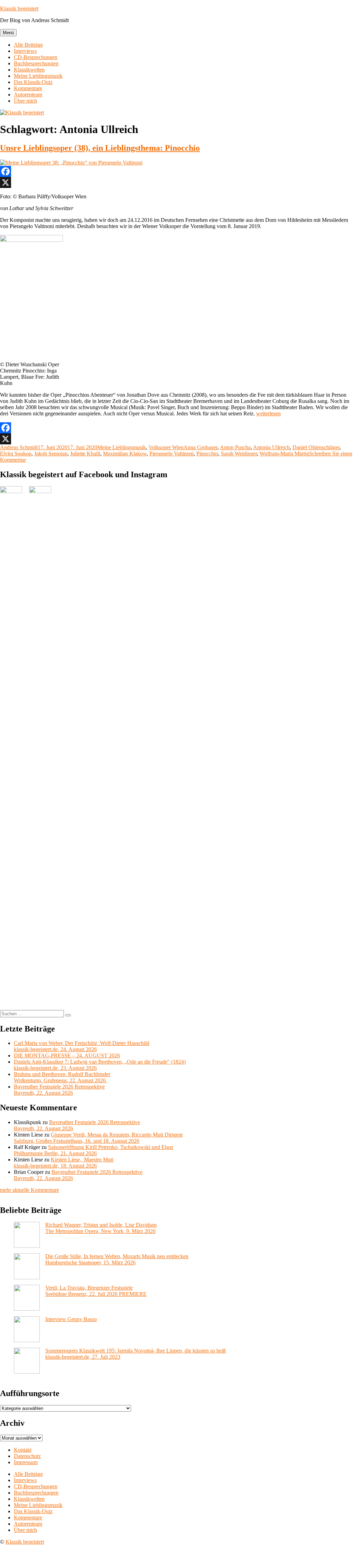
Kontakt (22, 1450)
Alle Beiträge (28, 45)
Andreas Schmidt (19, 447)
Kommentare (28, 88)
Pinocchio (207, 453)
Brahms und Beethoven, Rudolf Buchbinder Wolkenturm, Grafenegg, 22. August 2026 (62, 1077)
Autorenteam (28, 94)
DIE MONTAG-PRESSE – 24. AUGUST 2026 (67, 1055)
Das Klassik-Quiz (33, 82)
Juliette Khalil (85, 453)
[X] (177, 182)
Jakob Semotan (50, 453)
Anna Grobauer (200, 447)
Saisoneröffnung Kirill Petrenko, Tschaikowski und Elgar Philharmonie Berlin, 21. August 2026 (93, 1150)
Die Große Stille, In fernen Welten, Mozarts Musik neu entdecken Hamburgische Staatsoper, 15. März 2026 (116, 1259)
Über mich (25, 101)
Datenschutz (27, 1456)
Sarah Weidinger (239, 453)
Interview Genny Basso (71, 1319)
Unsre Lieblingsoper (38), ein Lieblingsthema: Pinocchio (100, 147)
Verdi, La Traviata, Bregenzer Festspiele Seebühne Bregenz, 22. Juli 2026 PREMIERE (96, 1291)
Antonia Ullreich (271, 447)
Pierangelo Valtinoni (171, 453)
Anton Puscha (235, 447)
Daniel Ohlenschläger (315, 447)
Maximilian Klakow (125, 453)
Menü (8, 32)
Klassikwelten (29, 70)
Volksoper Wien (166, 447)
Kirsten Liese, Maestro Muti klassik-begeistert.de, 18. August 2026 (63, 1163)
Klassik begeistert (19, 8)
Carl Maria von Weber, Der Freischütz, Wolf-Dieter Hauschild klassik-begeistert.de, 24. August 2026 (81, 1046)
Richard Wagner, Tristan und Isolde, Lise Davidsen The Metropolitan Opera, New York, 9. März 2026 (101, 1228)
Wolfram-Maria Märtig (284, 453)
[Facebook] (177, 171)
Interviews (25, 51)
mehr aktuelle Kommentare (29, 1190)
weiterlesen (268, 413)
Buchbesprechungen (36, 63)
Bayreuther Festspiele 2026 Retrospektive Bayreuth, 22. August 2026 (59, 1090)
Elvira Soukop (15, 453)
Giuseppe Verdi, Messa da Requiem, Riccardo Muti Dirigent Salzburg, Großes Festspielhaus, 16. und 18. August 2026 (98, 1138)
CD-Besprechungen (35, 57)
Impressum (26, 1462)
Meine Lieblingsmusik (38, 76)
